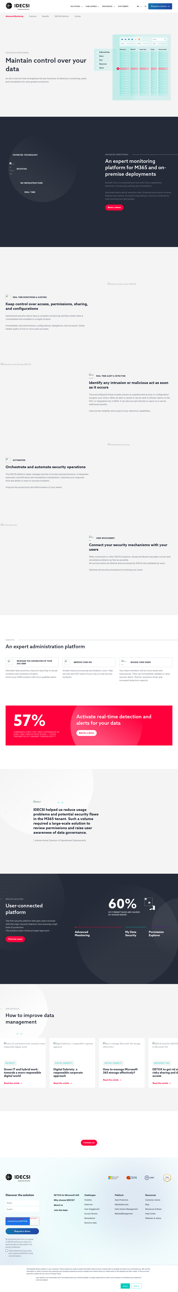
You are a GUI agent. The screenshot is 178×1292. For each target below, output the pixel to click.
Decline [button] (136, 1286)
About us (58, 1205)
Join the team (61, 1210)
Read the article (160, 1083)
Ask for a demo (86, 733)
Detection (88, 1204)
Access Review (90, 1213)
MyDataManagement (124, 1213)
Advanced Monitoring (14, 16)
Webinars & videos (153, 1218)
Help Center (150, 1213)
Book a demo (114, 207)
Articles (78, 16)
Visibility (88, 1200)
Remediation (89, 1218)
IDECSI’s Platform (62, 16)
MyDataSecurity (121, 1204)
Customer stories (152, 1200)
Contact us (89, 1142)
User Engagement (92, 1209)
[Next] (62, 802)
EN (138, 6)
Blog (147, 1204)
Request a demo (159, 6)
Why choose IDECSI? (64, 1200)
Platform (119, 1195)
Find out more (15, 939)
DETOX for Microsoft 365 (66, 1195)
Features (32, 16)
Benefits (45, 16)
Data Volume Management (126, 1209)
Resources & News (153, 1209)
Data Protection (121, 1200)
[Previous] (59, 802)
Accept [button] (125, 1286)
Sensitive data (90, 1222)
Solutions (75, 6)
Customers (123, 6)
